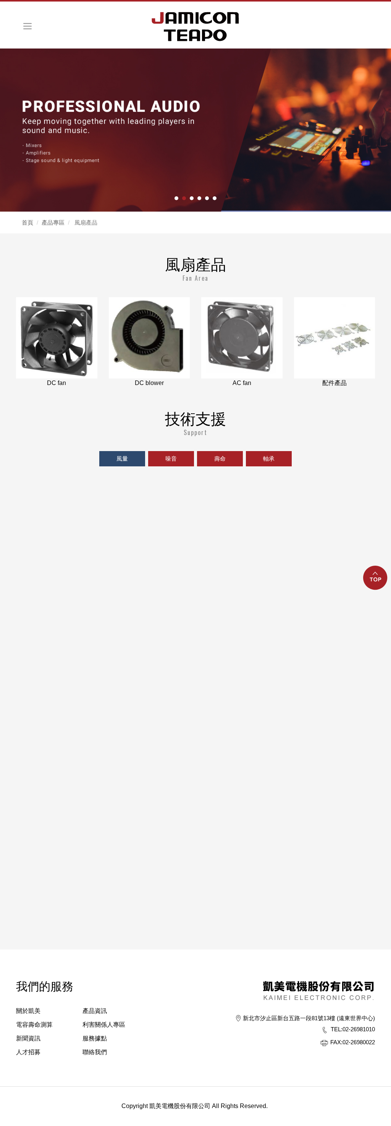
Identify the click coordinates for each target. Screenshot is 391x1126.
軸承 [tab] (269, 458)
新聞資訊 (28, 1038)
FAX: (336, 1042)
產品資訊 (94, 1011)
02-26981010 (353, 1029)
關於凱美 (28, 1011)
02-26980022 (352, 1042)
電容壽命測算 (34, 1024)
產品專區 (53, 222)
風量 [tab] (122, 458)
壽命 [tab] (220, 458)
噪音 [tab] (171, 458)
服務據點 (94, 1038)
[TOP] (375, 582)
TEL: (337, 1029)
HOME (195, 26)
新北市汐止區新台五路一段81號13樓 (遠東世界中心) (309, 1018)
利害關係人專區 (103, 1024)
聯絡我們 (94, 1052)
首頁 (27, 222)
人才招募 (28, 1052)
